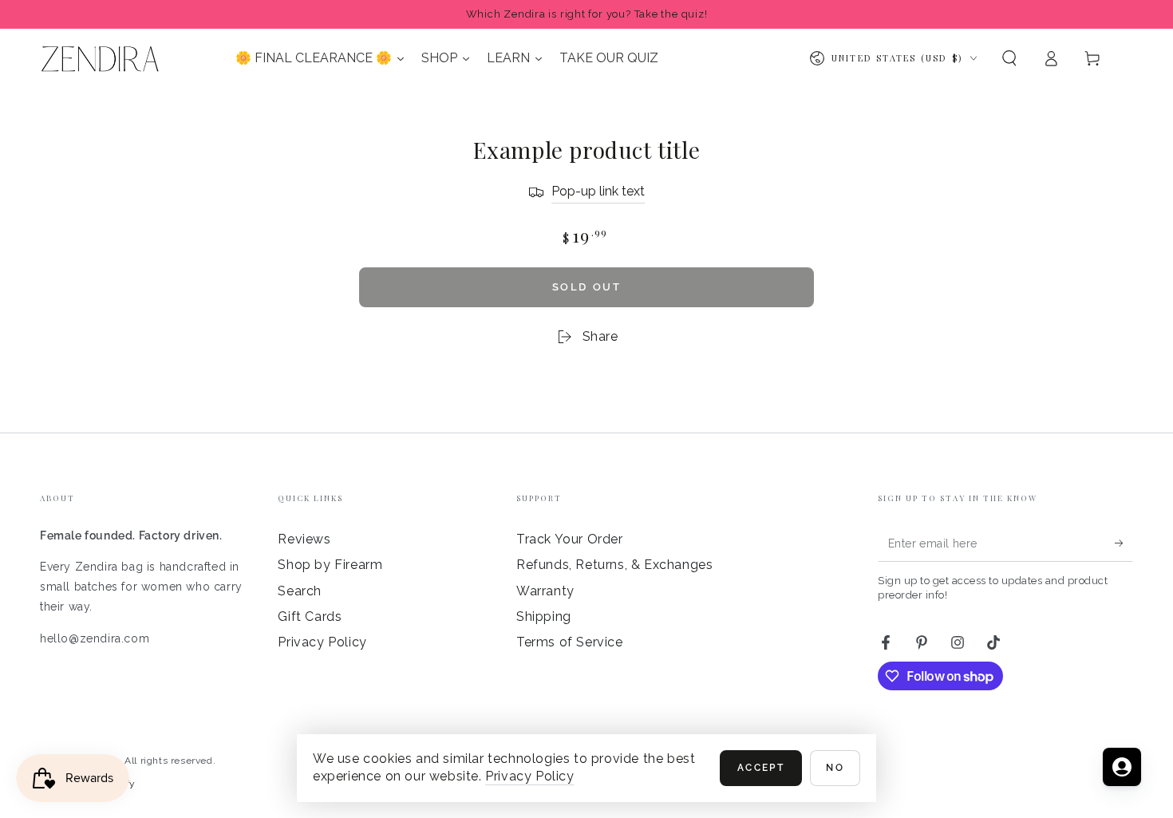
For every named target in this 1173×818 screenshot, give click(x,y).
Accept (760, 767)
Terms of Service (569, 642)
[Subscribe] (1124, 543)
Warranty (545, 591)
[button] (1009, 58)
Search (300, 591)
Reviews (304, 539)
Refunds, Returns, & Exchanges (614, 564)
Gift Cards (310, 616)
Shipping (543, 616)
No (835, 767)
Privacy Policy (322, 642)
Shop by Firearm (330, 564)
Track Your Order (569, 539)
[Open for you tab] (1122, 767)
